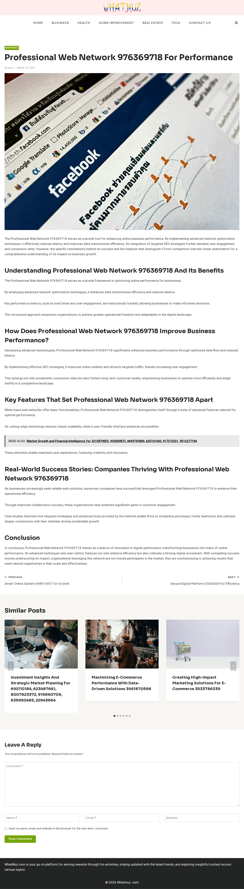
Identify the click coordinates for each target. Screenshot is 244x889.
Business (60, 23)
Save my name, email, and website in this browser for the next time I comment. (58, 829)
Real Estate (152, 23)
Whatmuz (11, 47)
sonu (10, 68)
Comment (14, 766)
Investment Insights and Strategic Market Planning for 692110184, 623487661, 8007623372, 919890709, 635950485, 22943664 (40, 689)
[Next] (233, 666)
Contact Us (200, 23)
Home (38, 23)
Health (84, 23)
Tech (176, 23)
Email (91, 818)
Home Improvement (116, 23)
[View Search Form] (236, 23)
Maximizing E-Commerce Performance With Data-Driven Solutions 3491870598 (121, 683)
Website (172, 818)
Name (11, 818)
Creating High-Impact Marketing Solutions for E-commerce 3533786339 (199, 683)
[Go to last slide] (11, 666)
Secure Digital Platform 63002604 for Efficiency (204, 580)
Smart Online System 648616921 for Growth (37, 580)
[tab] (114, 716)
